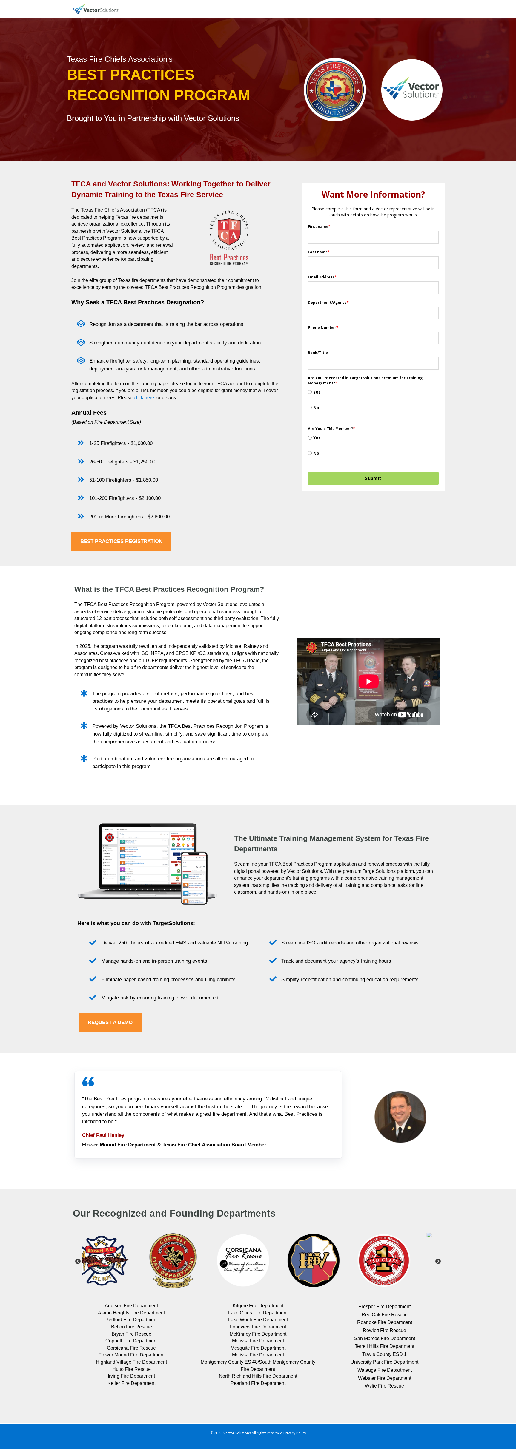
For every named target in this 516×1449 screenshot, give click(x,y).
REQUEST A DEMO (110, 1022)
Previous (78, 1262)
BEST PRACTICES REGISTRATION (121, 541)
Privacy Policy (294, 1433)
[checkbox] (373, 403)
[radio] (373, 395)
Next (438, 1262)
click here (144, 397)
